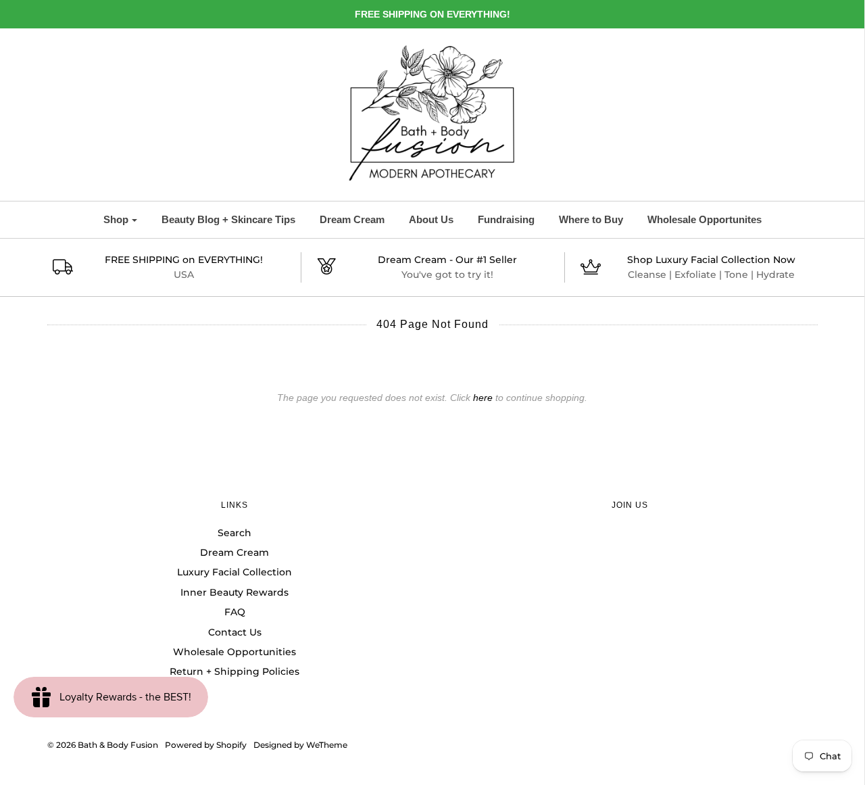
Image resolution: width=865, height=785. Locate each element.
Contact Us (235, 632)
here (483, 397)
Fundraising (506, 219)
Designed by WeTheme (300, 745)
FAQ (234, 612)
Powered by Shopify (206, 745)
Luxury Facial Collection (234, 572)
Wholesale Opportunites (704, 219)
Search (234, 533)
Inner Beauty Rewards (234, 592)
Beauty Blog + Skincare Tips (228, 219)
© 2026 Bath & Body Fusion (102, 745)
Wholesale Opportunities (234, 652)
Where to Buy (591, 219)
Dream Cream (352, 219)
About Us (431, 219)
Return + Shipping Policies (234, 671)
